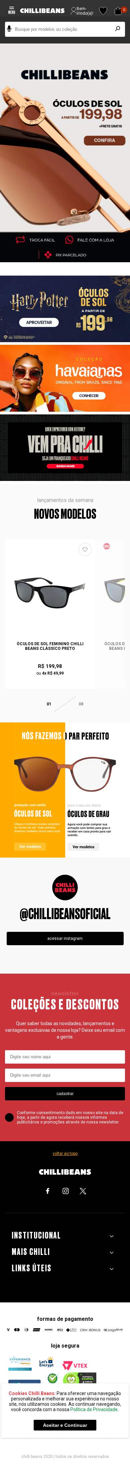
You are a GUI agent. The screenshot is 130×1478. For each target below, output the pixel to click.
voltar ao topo (65, 1153)
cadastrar (65, 1093)
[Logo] (42, 11)
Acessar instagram (65, 938)
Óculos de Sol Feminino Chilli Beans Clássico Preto (50, 646)
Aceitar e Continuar (65, 1425)
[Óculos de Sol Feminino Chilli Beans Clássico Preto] (50, 593)
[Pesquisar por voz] (9, 29)
